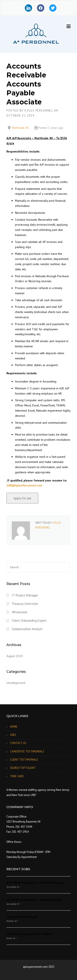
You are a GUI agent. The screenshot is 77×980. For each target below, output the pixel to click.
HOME (13, 726)
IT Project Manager (25, 595)
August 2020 (14, 656)
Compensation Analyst (27, 629)
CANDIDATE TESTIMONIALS (27, 751)
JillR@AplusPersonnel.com (24, 485)
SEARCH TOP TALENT (23, 768)
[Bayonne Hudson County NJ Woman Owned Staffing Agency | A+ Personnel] (35, 34)
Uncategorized (15, 683)
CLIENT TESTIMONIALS (24, 759)
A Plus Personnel (38, 110)
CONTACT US (18, 743)
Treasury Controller (25, 604)
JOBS (13, 735)
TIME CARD (17, 776)
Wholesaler (20, 612)
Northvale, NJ (20, 128)
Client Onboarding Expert (29, 620)
